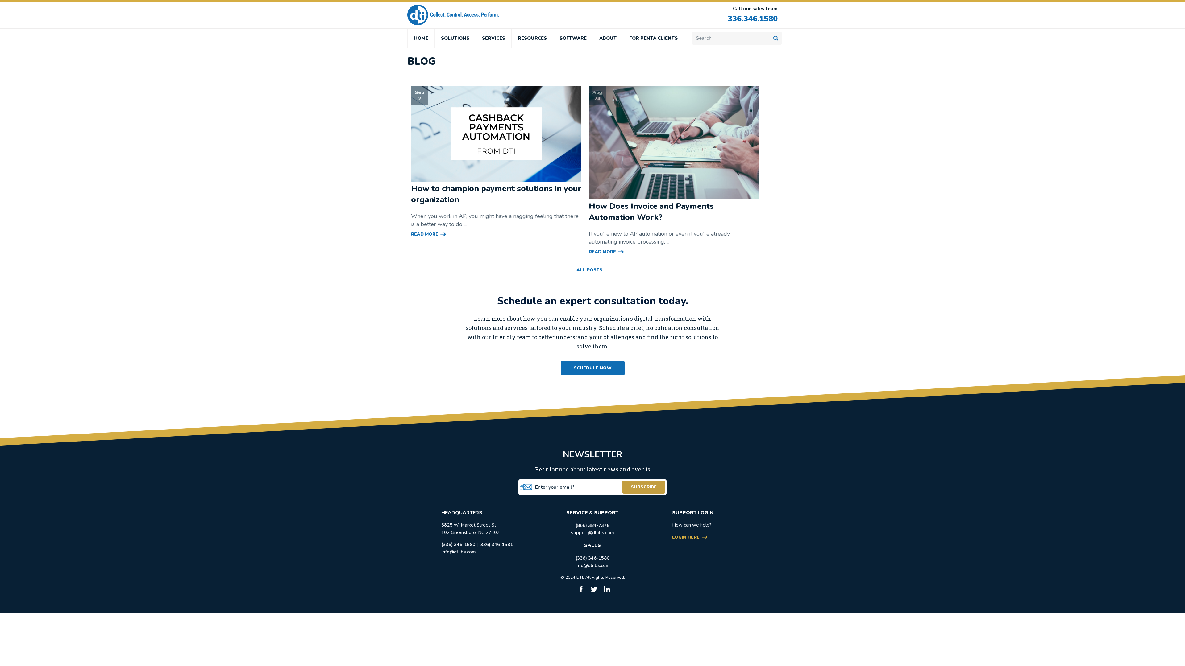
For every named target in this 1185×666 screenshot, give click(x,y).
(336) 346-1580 (458, 544)
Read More (424, 234)
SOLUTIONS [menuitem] (455, 38)
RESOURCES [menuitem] (532, 38)
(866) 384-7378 (592, 525)
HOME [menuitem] (421, 38)
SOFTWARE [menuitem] (573, 38)
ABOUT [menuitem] (608, 38)
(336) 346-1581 (496, 544)
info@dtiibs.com (458, 552)
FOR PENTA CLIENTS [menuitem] (653, 38)
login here (686, 537)
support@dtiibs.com (592, 533)
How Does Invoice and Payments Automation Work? (651, 212)
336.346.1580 (753, 19)
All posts (589, 270)
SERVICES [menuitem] (493, 38)
